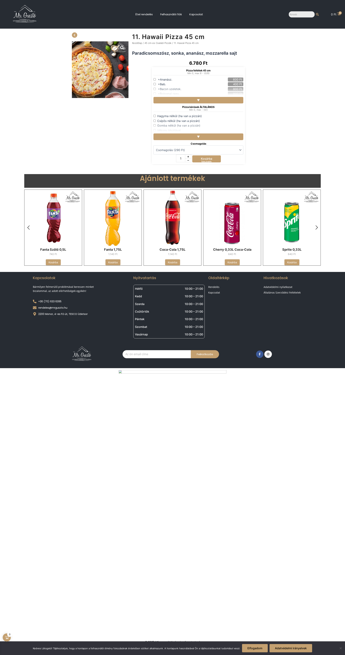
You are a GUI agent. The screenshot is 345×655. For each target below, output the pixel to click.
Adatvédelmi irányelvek (291, 648)
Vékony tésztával (169, 130)
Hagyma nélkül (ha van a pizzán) (179, 116)
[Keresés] (317, 14)
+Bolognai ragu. (169, 93)
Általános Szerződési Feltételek (282, 292)
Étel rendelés (144, 14)
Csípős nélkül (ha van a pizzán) (178, 121)
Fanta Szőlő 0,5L (53, 249)
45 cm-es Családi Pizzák (157, 43)
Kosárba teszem (206, 159)
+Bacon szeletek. (169, 89)
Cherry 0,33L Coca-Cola (232, 249)
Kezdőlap (137, 43)
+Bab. (162, 84)
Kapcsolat (196, 14)
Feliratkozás (205, 354)
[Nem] (340, 648)
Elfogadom (254, 648)
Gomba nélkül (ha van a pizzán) (178, 125)
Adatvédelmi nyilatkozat (278, 287)
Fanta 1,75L (113, 249)
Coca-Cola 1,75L (172, 249)
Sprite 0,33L (292, 249)
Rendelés (213, 287)
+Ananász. (165, 79)
